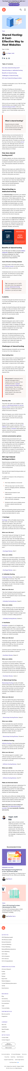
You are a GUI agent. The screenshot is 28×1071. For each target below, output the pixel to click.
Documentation (5, 1003)
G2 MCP (3, 974)
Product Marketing (6, 946)
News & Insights (5, 1029)
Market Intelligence (6, 981)
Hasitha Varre (12, 916)
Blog (3, 996)
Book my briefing (14, 4)
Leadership (4, 1027)
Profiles (3, 971)
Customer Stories (6, 1001)
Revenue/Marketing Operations (9, 949)
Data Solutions (5, 988)
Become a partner (6, 1014)
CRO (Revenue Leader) (7, 939)
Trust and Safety (5, 1008)
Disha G (10, 879)
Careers (3, 1031)
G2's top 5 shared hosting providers (12, 78)
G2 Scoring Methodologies (15, 1054)
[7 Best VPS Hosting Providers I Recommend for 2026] (14, 893)
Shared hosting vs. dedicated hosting (12, 70)
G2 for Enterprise (5, 956)
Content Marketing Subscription (9, 983)
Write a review (8, 1047)
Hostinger (4, 520)
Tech (3, 31)
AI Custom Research (6, 969)
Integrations (4, 1016)
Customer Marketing (6, 944)
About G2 (4, 1024)
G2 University (5, 998)
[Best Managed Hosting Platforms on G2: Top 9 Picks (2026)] (14, 857)
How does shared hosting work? (11, 67)
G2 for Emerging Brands (7, 961)
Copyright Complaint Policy (8, 1059)
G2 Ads (3, 985)
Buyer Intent (4, 978)
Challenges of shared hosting (10, 75)
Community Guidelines (6, 1054)
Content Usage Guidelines (19, 1059)
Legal (3, 1005)
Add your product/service (8, 1044)
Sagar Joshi (11, 53)
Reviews (3, 976)
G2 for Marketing (5, 951)
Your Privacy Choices (13, 1062)
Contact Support (6, 1040)
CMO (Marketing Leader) (7, 937)
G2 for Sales (4, 954)
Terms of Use (24, 1054)
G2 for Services (5, 958)
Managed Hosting (7, 867)
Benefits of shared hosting (9, 73)
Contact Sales (5, 1037)
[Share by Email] (9, 58)
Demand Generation (6, 942)
